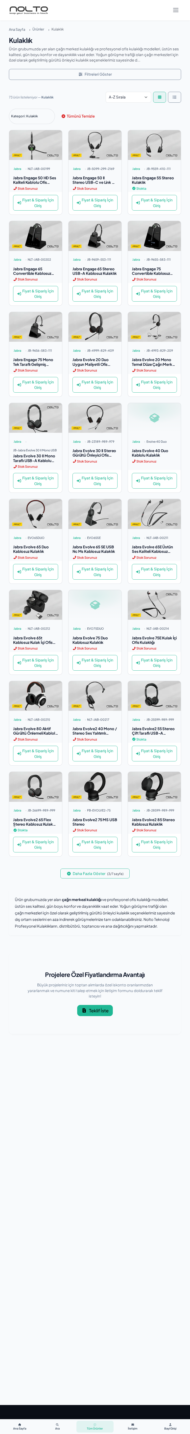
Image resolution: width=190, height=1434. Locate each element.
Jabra (17, 169)
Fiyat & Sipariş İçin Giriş (38, 202)
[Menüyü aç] (175, 10)
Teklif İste (99, 1010)
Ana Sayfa (17, 29)
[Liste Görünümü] (174, 97)
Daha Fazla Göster (97, 873)
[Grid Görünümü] (159, 97)
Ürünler (38, 29)
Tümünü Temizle (81, 116)
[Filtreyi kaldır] (46, 116)
